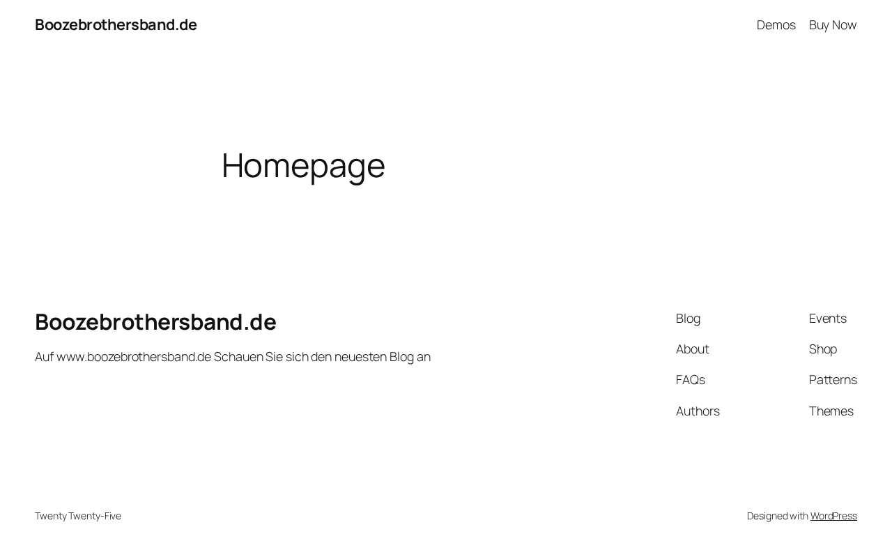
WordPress (833, 515)
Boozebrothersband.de (116, 24)
